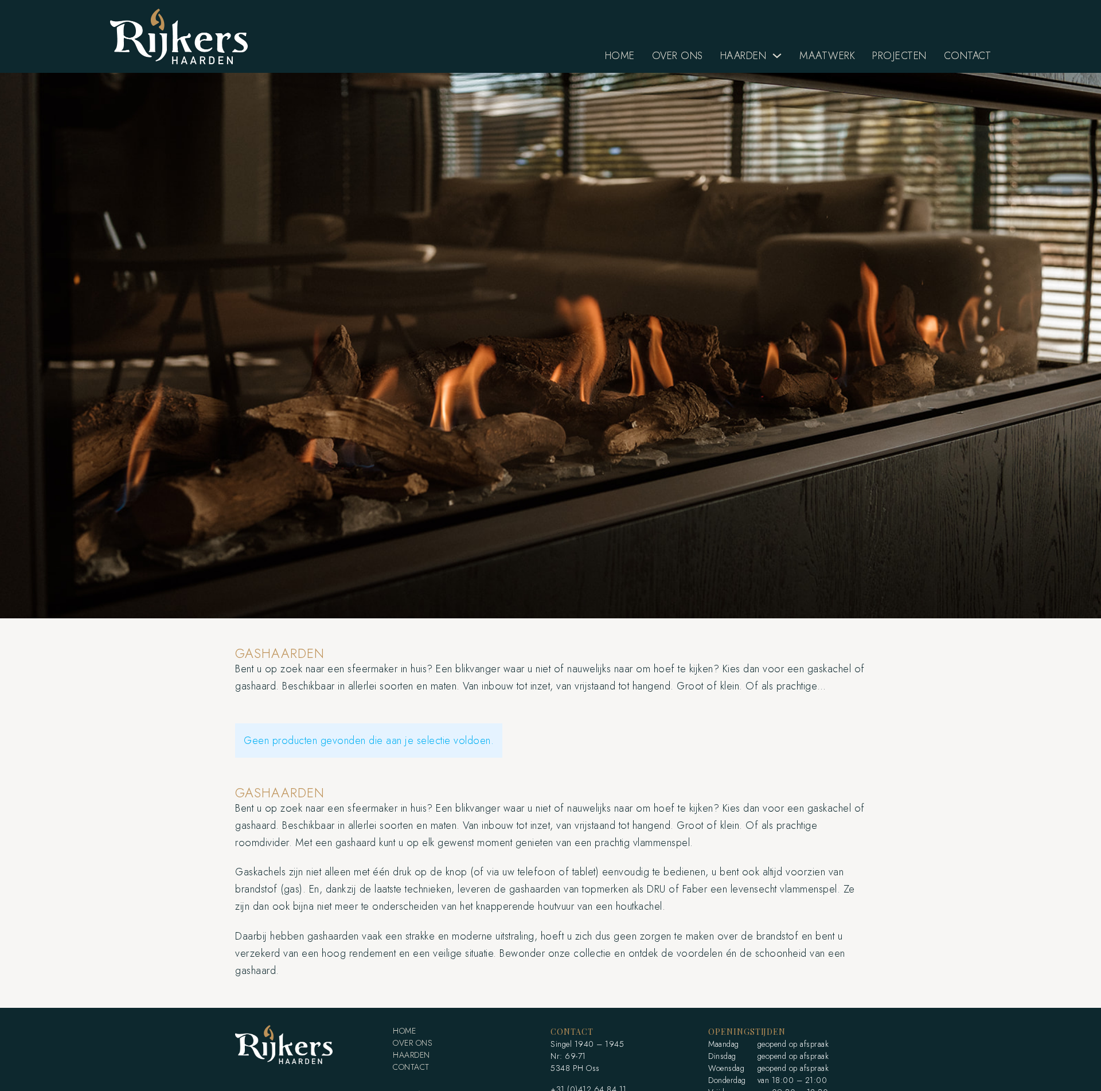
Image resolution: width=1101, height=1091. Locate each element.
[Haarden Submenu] (777, 55)
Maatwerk (827, 55)
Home (620, 55)
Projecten (899, 55)
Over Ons (677, 55)
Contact (967, 55)
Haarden (743, 55)
